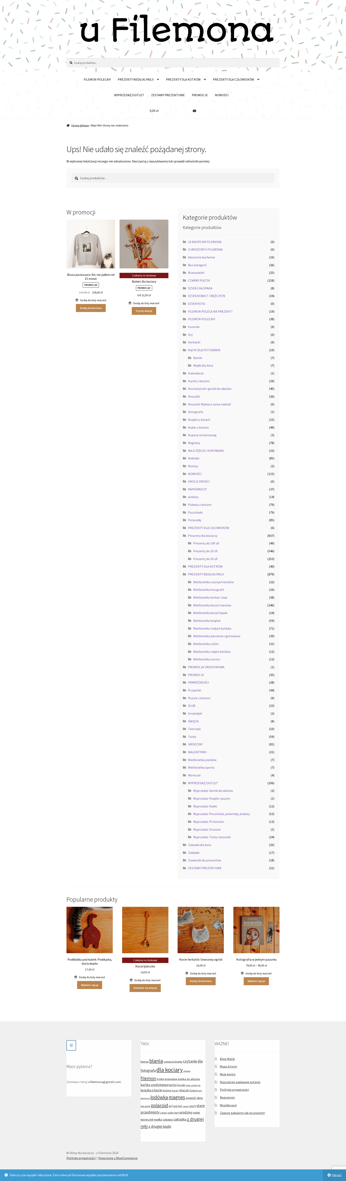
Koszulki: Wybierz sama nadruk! (209, 404)
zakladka (179, 1119)
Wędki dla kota (203, 365)
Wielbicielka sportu (201, 767)
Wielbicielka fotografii (208, 590)
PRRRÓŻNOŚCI (198, 682)
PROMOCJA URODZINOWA (206, 667)
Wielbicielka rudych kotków (211, 652)
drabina (186, 1071)
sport (192, 1106)
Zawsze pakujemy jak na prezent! (242, 1113)
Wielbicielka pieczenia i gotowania (216, 636)
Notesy (193, 466)
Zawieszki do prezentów (204, 860)
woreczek (147, 1119)
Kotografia (195, 412)
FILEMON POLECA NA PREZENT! (210, 311)
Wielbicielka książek (206, 621)
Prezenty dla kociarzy (202, 536)
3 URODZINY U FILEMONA (205, 249)
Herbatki (194, 342)
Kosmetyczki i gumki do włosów (209, 389)
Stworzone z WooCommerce (117, 1158)
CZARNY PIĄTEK (199, 280)
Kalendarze (196, 373)
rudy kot (177, 1106)
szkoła (163, 1112)
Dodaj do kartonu (91, 308)
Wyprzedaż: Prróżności (208, 822)
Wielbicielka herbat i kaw (210, 597)
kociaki (181, 1085)
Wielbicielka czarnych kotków (213, 582)
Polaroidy (194, 520)
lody (200, 1090)
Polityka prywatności (234, 1090)
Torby (192, 737)
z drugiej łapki (159, 1126)
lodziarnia (145, 1098)
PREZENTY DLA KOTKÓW (183, 79)
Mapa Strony (228, 1066)
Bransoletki (196, 273)
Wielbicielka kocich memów (212, 605)
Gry (190, 335)
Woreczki (194, 775)
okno (200, 1098)
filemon (148, 1078)
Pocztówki (195, 512)
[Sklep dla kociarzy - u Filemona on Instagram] (71, 1045)
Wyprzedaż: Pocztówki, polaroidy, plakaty (221, 814)
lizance (194, 1090)
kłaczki (184, 1090)
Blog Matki (227, 1059)
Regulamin (227, 1097)
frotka (160, 1079)
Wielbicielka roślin (205, 644)
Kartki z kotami (198, 381)
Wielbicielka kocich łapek (210, 613)
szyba (170, 1112)
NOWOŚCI (222, 95)
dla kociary (169, 1069)
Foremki (193, 327)
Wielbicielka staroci (206, 659)
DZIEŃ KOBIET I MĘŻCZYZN (206, 296)
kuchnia (167, 1090)
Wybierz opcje (89, 985)
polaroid (159, 1105)
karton (173, 1085)
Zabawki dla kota (199, 845)
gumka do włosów (189, 1079)
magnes (177, 1097)
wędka (158, 1119)
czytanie (190, 1061)
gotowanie (171, 1079)
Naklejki (193, 458)
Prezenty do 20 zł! (205, 551)
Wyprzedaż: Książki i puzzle (211, 798)
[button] (90, 300)
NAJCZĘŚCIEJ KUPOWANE (206, 451)
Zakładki (193, 853)
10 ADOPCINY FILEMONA (204, 242)
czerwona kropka (173, 1061)
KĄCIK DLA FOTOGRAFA (204, 350)
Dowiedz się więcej (145, 988)
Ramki (197, 358)
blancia (145, 1061)
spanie (186, 1106)
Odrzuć (336, 1175)
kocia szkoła (191, 1085)
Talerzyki (194, 729)
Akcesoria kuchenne (201, 257)
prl (170, 1106)
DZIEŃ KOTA (196, 304)
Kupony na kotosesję (202, 435)
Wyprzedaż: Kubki (205, 806)
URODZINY (195, 744)
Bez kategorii (197, 265)
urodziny (185, 1112)
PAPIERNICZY (197, 489)
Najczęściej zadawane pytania (240, 1082)
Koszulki (194, 396)
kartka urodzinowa (154, 1085)
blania (156, 1060)
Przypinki (194, 690)
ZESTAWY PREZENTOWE (168, 95)
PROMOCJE (200, 95)
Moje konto (227, 1074)
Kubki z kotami (198, 427)
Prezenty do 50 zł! (205, 559)
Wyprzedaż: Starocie (207, 829)
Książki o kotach (199, 420)
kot (198, 1085)
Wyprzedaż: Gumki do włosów (213, 791)
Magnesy (194, 443)
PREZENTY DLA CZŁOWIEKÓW (233, 79)
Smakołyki (195, 713)
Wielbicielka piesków (202, 760)
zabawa (168, 1119)
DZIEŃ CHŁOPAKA (200, 288)
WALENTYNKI (197, 752)
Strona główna (80, 125)
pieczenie (145, 1106)
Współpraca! (228, 1105)
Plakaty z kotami (199, 505)
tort (176, 1112)
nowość (191, 1098)
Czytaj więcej (144, 311)
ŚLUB (191, 706)
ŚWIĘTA (193, 721)
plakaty (193, 497)
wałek (196, 1112)
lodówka (159, 1097)
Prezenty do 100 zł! (206, 543)
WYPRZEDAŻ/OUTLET (129, 95)
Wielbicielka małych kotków (212, 628)
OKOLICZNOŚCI (199, 481)
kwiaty (175, 1090)
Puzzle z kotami (199, 698)
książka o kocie (151, 1090)
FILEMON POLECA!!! (97, 79)
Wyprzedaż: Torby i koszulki (212, 837)
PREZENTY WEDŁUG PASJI (136, 79)
